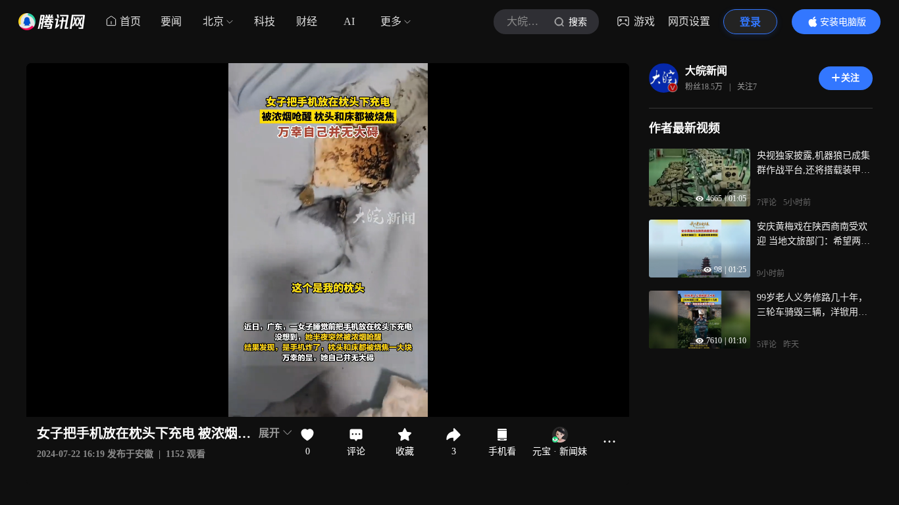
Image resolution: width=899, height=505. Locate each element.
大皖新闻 (706, 70)
